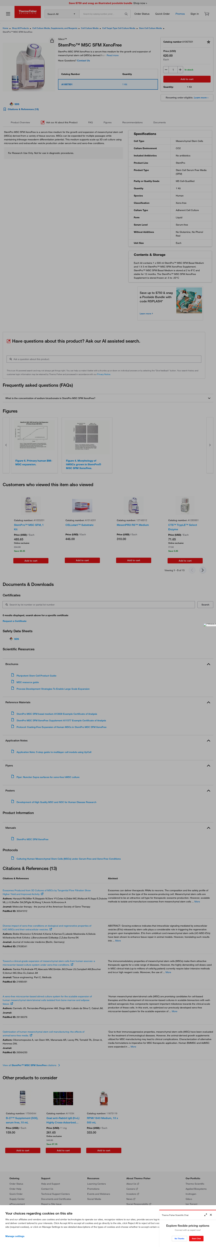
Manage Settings (14, 1236)
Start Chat (196, 1239)
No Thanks (179, 1239)
